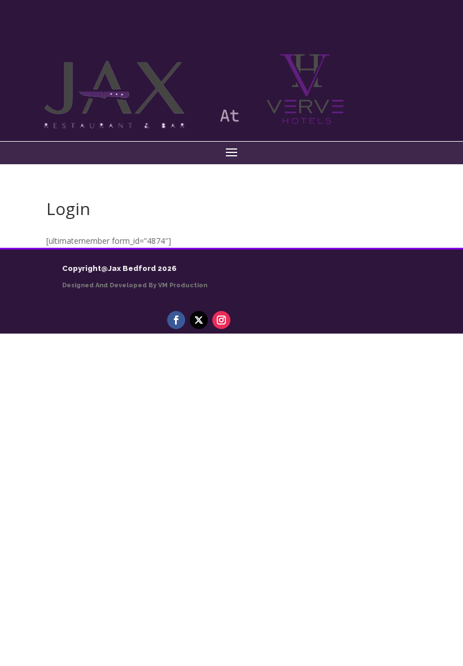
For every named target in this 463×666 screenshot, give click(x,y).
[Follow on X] (199, 320)
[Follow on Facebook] (176, 320)
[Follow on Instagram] (221, 320)
